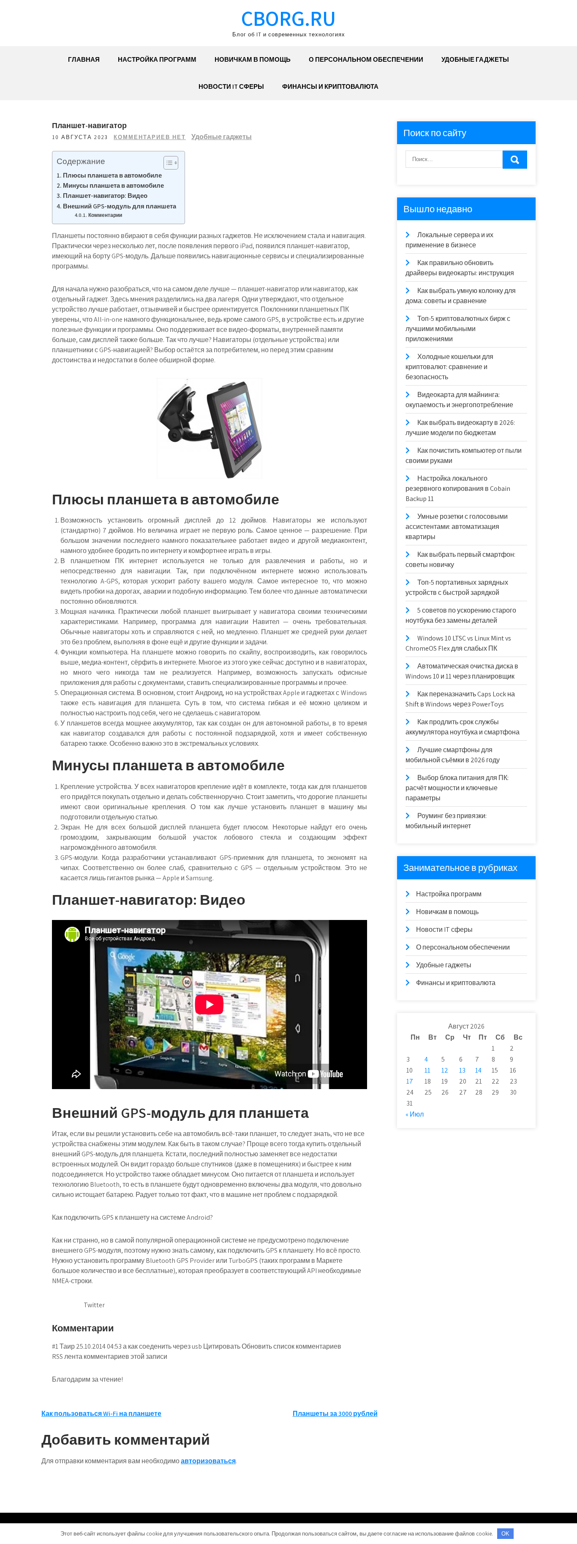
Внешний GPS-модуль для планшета (119, 206)
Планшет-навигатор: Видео (105, 195)
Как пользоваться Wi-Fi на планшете (101, 1413)
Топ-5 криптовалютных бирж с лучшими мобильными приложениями (458, 328)
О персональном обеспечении (366, 59)
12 (444, 1070)
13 (462, 1070)
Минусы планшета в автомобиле (113, 185)
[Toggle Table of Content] (166, 163)
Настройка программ (157, 59)
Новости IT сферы (231, 86)
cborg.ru (288, 18)
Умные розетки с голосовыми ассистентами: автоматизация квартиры (457, 526)
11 (427, 1070)
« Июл (415, 1114)
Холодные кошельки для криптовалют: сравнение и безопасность (449, 366)
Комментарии (106, 215)
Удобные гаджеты (475, 59)
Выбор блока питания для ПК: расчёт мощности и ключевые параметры (457, 787)
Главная (84, 59)
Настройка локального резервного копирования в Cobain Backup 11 (458, 488)
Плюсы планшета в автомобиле (112, 175)
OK (505, 1533)
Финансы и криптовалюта (330, 86)
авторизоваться (208, 1460)
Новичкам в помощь (253, 59)
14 (478, 1070)
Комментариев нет (150, 137)
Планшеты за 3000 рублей (335, 1413)
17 (409, 1081)
